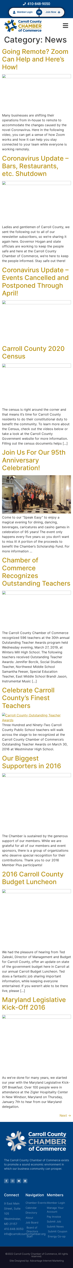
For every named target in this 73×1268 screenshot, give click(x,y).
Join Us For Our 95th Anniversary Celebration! (33, 460)
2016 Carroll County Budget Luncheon (32, 878)
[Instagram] (12, 1181)
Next (65, 1115)
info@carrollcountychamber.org (25, 1234)
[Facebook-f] (6, 1181)
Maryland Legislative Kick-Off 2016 (34, 1003)
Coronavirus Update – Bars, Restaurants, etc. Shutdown (35, 166)
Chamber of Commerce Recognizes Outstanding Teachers (36, 571)
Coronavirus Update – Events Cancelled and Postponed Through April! (35, 281)
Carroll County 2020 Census (33, 352)
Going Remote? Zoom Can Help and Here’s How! (35, 59)
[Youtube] (19, 1181)
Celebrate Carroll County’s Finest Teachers (28, 698)
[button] (65, 25)
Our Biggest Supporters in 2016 (31, 762)
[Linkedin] (25, 1181)
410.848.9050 (14, 1229)
